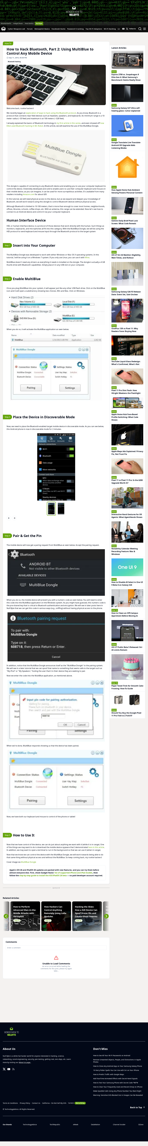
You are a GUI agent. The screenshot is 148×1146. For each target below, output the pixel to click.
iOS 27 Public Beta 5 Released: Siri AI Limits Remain (126, 648)
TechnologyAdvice (30, 1124)
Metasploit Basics (42, 29)
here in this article (96, 847)
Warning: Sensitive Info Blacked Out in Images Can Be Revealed (118, 1095)
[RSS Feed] (13, 1069)
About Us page (25, 1062)
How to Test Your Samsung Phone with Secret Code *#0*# (115, 1083)
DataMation (95, 1124)
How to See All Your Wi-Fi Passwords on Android (111, 1055)
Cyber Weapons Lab (16, 29)
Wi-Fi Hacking (110, 29)
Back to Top (136, 1107)
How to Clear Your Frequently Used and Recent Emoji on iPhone (117, 1087)
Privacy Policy (25, 1103)
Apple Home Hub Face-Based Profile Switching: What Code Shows (124, 417)
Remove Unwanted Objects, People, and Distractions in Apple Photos (117, 1061)
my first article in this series (69, 123)
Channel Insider (119, 1124)
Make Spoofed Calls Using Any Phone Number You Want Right (117, 1091)
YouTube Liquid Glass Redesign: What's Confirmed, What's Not (125, 362)
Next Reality (29, 23)
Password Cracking (75, 29)
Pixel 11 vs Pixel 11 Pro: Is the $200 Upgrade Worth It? (127, 481)
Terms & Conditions (10, 1103)
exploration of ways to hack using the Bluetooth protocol (51, 113)
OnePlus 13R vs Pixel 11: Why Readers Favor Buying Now (124, 330)
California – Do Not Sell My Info (54, 1103)
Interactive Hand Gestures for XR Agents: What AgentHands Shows (126, 515)
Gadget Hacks (18, 23)
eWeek (75, 1124)
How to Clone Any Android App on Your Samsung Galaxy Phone (117, 1066)
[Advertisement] (74, 1005)
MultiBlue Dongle (28, 862)
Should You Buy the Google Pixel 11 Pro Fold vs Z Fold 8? (126, 714)
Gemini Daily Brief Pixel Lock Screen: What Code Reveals (124, 222)
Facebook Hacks (58, 29)
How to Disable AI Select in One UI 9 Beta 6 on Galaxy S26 (127, 583)
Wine (87, 257)
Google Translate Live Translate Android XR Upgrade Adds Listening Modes (125, 145)
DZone (140, 1124)
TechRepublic (55, 1124)
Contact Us (36, 1103)
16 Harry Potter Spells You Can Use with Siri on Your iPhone (116, 1070)
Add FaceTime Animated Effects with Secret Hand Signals (115, 1078)
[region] (56, 156)
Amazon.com (28, 194)
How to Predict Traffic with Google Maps (108, 1074)
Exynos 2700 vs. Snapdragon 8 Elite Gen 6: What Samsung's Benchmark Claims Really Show (126, 77)
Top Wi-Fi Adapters (94, 29)
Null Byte (39, 23)
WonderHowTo (6, 23)
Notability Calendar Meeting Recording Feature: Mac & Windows (124, 551)
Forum (30, 29)
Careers (76, 1103)
